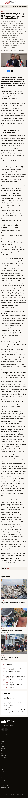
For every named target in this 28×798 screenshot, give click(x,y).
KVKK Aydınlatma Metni (6, 783)
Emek (2, 750)
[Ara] (25, 2)
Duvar (7, 568)
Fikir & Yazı (3, 760)
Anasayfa (3, 6)
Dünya (3, 11)
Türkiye (3, 743)
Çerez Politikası (4, 785)
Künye (2, 769)
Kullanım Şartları (5, 787)
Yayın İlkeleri (4, 773)
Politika (3, 746)
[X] (6, 729)
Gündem (3, 737)
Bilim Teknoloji (4, 757)
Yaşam (2, 741)
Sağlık (2, 753)
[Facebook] (2, 729)
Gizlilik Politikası (4, 780)
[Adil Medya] (11, 2)
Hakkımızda (4, 766)
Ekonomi (3, 748)
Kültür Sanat (4, 755)
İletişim (2, 771)
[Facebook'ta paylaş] (8, 71)
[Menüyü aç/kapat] (2, 2)
